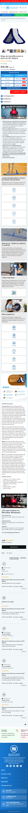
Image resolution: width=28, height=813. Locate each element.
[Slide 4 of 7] (15, 51)
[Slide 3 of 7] (11, 51)
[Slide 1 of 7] (3, 51)
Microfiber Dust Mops (9, 18)
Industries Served (6, 15)
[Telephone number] (20, 7)
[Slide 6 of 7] (22, 51)
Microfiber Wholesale (15, 811)
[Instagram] (11, 766)
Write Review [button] (14, 547)
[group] (14, 540)
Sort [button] (3, 553)
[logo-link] (13, 8)
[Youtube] (14, 766)
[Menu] (1, 7)
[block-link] (10, 735)
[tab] (14, 558)
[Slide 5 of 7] (18, 51)
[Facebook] (7, 766)
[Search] (4, 7)
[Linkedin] (21, 766)
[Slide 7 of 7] (26, 51)
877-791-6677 (9, 798)
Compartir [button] (21, 586)
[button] (6, 61)
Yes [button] (13, 586)
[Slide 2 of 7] (7, 51)
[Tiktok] (17, 766)
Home (2, 18)
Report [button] (16, 586)
